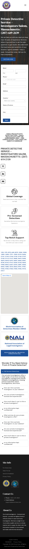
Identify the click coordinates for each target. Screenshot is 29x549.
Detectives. (17, 544)
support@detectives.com (13, 502)
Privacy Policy (7, 476)
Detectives (21, 546)
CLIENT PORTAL (13, 540)
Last (16, 73)
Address (5, 91)
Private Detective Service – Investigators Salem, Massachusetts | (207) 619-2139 (14, 26)
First (4, 73)
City (4, 112)
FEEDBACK (8, 542)
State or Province (8, 105)
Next (6, 120)
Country (6, 98)
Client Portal (6, 471)
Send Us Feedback (8, 473)
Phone (5, 77)
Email (5, 84)
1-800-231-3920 (15, 498)
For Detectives (7, 468)
